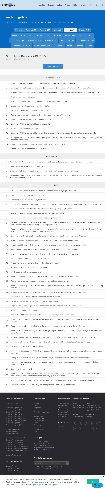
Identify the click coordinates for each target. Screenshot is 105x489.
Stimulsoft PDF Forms (13, 455)
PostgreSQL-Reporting (41, 443)
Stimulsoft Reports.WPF (27, 56)
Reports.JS (58, 30)
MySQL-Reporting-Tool (41, 441)
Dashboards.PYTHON (42, 46)
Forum (36, 423)
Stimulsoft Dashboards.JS (14, 442)
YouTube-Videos (39, 416)
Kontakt (83, 5)
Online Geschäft (63, 403)
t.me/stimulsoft (78, 416)
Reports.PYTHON (85, 35)
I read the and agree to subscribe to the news (49, 468)
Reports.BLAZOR (18, 35)
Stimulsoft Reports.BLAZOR (15, 418)
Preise (67, 5)
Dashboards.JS (50, 40)
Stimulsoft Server (12, 470)
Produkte (41, 5)
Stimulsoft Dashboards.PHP (15, 444)
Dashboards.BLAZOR (86, 40)
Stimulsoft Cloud (12, 466)
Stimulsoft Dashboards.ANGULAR (17, 449)
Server (89, 46)
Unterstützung (39, 421)
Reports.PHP (84, 30)
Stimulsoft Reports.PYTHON (15, 423)
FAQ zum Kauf (63, 412)
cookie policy (53, 484)
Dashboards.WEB (17, 40)
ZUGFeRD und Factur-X (42, 450)
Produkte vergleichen (41, 412)
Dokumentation (39, 410)
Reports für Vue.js (12, 433)
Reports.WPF (70, 30)
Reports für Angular (13, 429)
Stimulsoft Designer (13, 468)
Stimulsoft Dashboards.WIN (15, 440)
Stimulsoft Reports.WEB (14, 408)
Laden (59, 5)
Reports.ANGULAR (36, 35)
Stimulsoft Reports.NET (14, 410)
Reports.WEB (31, 30)
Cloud (69, 46)
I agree (92, 481)
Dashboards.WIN (34, 40)
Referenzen (62, 416)
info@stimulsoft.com (93, 405)
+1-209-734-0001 (78, 405)
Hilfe (75, 5)
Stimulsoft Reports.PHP (14, 416)
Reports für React (12, 431)
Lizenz (60, 408)
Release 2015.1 (54, 66)
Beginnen (37, 408)
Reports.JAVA (70, 35)
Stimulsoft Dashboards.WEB (15, 438)
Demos (51, 5)
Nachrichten (38, 429)
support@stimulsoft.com (94, 410)
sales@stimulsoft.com (93, 408)
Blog (35, 431)
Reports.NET (45, 30)
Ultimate (18, 30)
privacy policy (38, 484)
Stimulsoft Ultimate (12, 403)
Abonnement (62, 405)
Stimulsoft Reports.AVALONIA (16, 421)
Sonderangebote (63, 414)
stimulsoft (89, 416)
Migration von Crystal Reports (44, 448)
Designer (79, 46)
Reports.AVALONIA (54, 35)
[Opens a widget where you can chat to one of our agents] (97, 485)
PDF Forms (59, 46)
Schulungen (38, 425)
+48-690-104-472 (78, 408)
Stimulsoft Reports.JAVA (14, 425)
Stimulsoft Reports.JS (13, 412)
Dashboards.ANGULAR (21, 46)
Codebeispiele (39, 418)
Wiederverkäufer (63, 410)
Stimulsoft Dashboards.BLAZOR (17, 446)
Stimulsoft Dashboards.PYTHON (17, 451)
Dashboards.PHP (67, 40)
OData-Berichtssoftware (42, 446)
